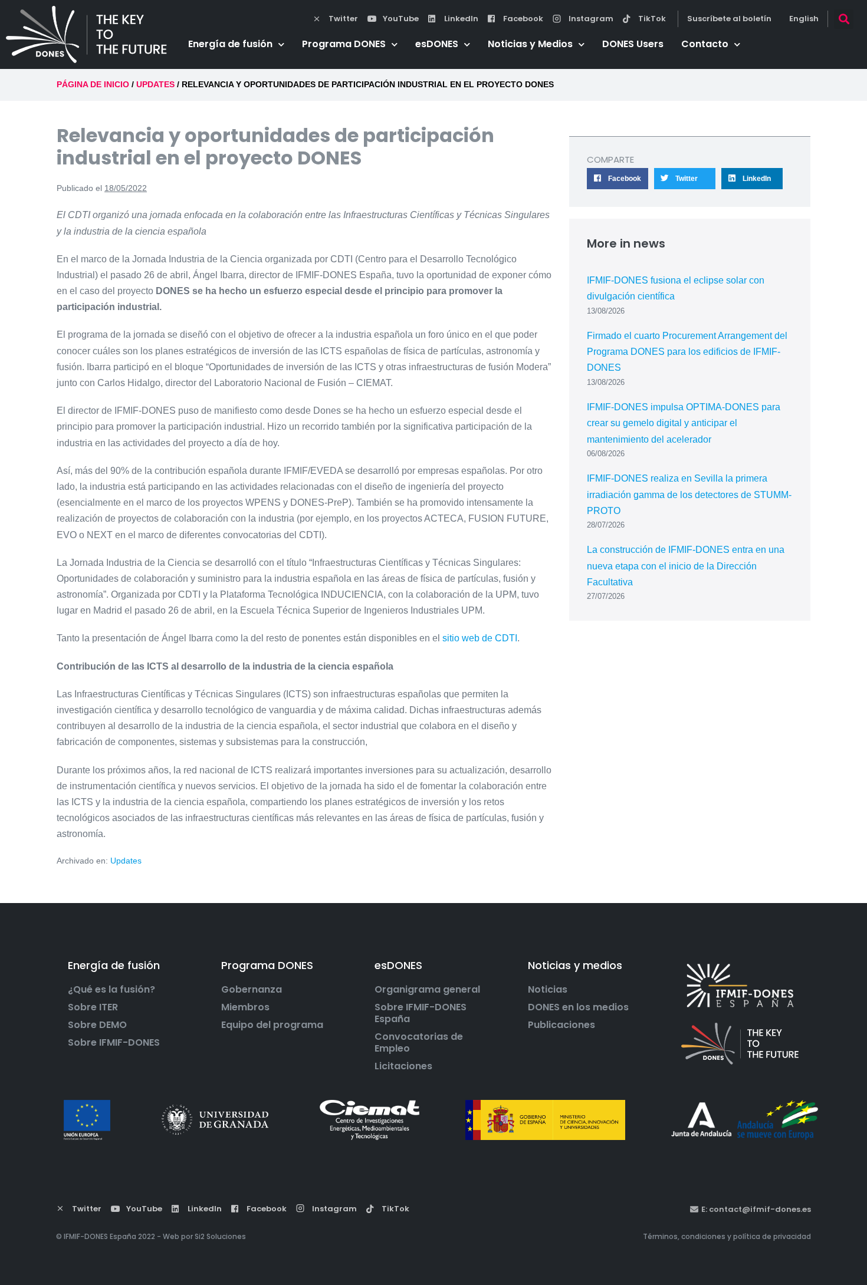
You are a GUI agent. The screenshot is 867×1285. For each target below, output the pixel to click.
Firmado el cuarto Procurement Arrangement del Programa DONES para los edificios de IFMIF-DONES (687, 352)
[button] (843, 19)
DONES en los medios (578, 1007)
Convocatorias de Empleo (419, 1043)
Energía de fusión (230, 44)
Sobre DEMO (97, 1025)
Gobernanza (251, 990)
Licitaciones (403, 1066)
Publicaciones (561, 1025)
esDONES (436, 44)
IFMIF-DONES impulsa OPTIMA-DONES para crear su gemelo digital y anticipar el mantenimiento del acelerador (683, 423)
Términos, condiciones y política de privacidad (727, 1236)
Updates (126, 860)
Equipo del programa (272, 1025)
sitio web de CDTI (479, 638)
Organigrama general (427, 990)
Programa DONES (344, 44)
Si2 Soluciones (220, 1236)
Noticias (547, 990)
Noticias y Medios (530, 44)
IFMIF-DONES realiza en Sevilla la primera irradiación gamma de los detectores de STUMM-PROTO (689, 494)
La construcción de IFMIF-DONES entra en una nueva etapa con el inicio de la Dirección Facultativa (685, 566)
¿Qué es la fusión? (111, 990)
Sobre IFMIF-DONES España (421, 1013)
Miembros (245, 1007)
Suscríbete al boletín (729, 18)
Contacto (704, 44)
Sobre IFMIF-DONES (114, 1043)
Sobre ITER (93, 1007)
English (804, 18)
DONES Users (633, 44)
